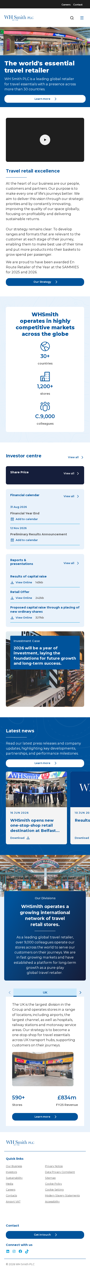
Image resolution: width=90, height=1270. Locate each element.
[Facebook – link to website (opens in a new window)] (20, 1251)
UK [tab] (45, 992)
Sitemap (50, 1177)
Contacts (11, 1195)
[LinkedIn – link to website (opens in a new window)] (8, 1251)
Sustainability (14, 1177)
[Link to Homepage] (18, 17)
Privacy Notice (54, 1166)
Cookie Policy (53, 1183)
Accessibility (52, 1201)
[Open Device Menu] (82, 18)
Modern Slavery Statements (62, 1195)
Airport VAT (13, 1201)
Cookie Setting (54, 1189)
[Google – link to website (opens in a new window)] (27, 1251)
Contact (77, 4)
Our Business (14, 1166)
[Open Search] (72, 18)
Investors (11, 1172)
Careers (66, 4)
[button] (76, 457)
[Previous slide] (9, 992)
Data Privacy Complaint (60, 1172)
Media (9, 1183)
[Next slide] (80, 992)
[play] (45, 140)
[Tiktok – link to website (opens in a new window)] (14, 1251)
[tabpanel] (45, 1061)
